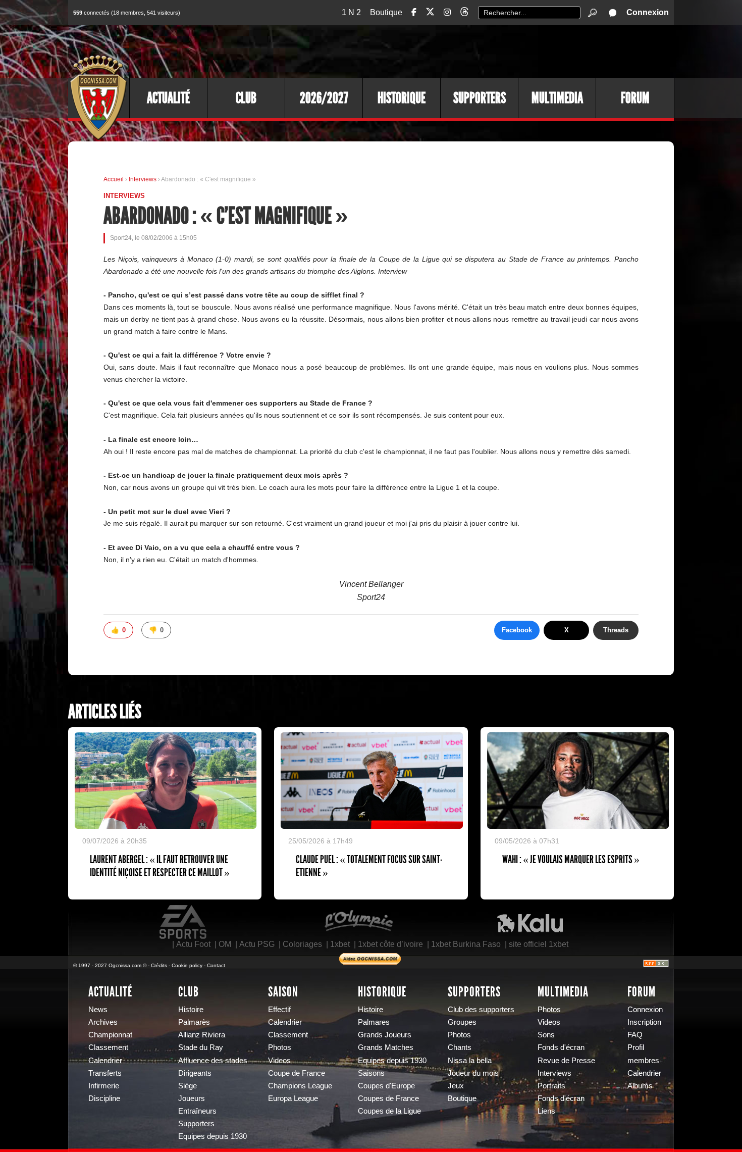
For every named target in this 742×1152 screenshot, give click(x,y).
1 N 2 (351, 12)
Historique (402, 98)
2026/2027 (324, 98)
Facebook (517, 630)
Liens (546, 1111)
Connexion (647, 12)
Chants (459, 1047)
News (98, 1010)
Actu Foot (193, 944)
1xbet (340, 944)
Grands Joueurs (384, 1035)
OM (225, 944)
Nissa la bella (470, 1061)
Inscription (644, 1022)
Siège (187, 1086)
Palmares (374, 1022)
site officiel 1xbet (538, 944)
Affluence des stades (212, 1061)
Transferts (105, 1073)
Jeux (456, 1086)
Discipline (104, 1098)
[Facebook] (413, 12)
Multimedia (557, 98)
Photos (279, 1047)
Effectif (279, 1010)
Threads (615, 630)
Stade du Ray (200, 1047)
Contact (216, 965)
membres (643, 1061)
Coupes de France (388, 1098)
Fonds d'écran (561, 1047)
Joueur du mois (473, 1073)
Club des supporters (481, 1010)
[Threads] (464, 13)
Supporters (479, 98)
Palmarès (194, 1022)
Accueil (113, 179)
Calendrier (105, 1061)
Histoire (190, 1010)
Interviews (143, 179)
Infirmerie (103, 1086)
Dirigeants (194, 1073)
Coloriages (302, 944)
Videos (279, 1061)
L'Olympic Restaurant (358, 922)
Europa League (293, 1098)
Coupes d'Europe (386, 1086)
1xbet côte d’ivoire (390, 944)
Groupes (462, 1022)
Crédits (159, 965)
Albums (640, 1086)
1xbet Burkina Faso (466, 944)
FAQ (635, 1035)
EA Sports (183, 922)
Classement (108, 1047)
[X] (430, 13)
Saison (283, 992)
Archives (103, 1022)
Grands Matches (385, 1047)
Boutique (386, 12)
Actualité (168, 98)
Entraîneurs (197, 1111)
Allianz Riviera (201, 1035)
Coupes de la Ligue (389, 1111)
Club (246, 98)
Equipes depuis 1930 (212, 1136)
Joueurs (191, 1098)
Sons (546, 1035)
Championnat (110, 1035)
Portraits (551, 1086)
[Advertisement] (489, 50)
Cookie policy (187, 965)
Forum (635, 98)
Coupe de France (296, 1073)
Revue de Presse (566, 1061)
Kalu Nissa (530, 922)
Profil (635, 1047)
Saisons (371, 1073)
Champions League (300, 1086)
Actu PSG (257, 944)
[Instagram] (447, 12)
